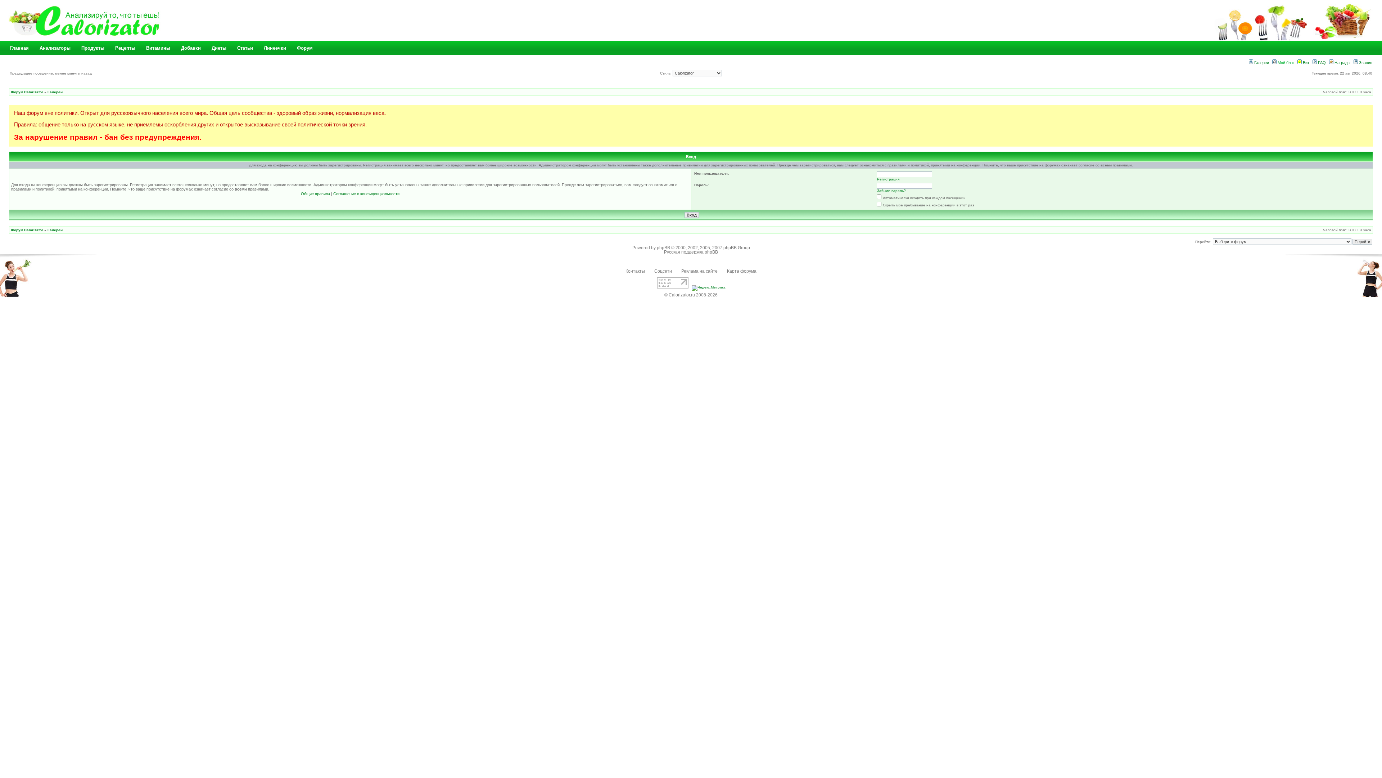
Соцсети (663, 271)
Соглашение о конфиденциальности (366, 194)
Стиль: (666, 73)
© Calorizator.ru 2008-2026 (691, 295)
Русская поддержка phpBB (691, 252)
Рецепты (125, 48)
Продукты (92, 48)
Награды (1341, 63)
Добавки (191, 48)
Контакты (635, 271)
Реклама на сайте (699, 271)
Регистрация (888, 179)
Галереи (1261, 63)
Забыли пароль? (891, 191)
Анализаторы (55, 48)
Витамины (158, 48)
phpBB (663, 248)
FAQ (1321, 63)
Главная (19, 48)
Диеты (219, 48)
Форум (305, 48)
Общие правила (315, 194)
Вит (1305, 63)
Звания (1365, 63)
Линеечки (275, 48)
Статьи (245, 48)
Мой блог (1285, 63)
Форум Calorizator (27, 92)
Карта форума (742, 271)
